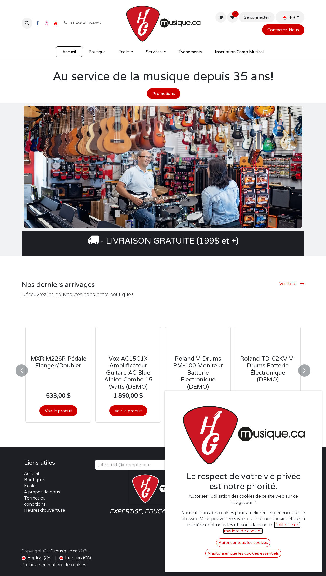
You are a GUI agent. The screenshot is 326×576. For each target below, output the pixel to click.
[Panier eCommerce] (220, 17)
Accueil (31, 473)
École (30, 485)
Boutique (34, 479)
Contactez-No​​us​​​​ (283, 29)
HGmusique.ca (62, 550)
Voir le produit (58, 410)
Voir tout (288, 283)
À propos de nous (42, 492)
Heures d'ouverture (44, 510)
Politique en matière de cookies (54, 564)
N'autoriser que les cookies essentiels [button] (243, 553)
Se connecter (256, 17)
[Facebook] (37, 23)
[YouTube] (56, 23)
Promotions (163, 93)
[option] (163, 369)
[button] (27, 23)
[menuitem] (69, 51)
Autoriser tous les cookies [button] (243, 542)
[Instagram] (47, 23)
